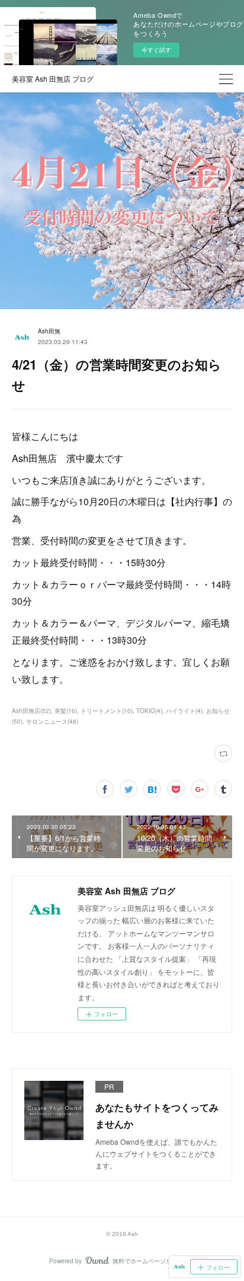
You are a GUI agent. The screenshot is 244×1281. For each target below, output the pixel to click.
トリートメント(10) (107, 711)
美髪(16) (65, 711)
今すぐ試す (156, 50)
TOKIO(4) (149, 711)
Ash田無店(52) (31, 711)
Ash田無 (49, 331)
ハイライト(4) (184, 711)
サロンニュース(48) (52, 721)
